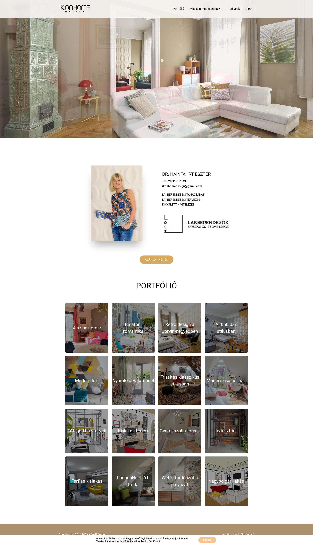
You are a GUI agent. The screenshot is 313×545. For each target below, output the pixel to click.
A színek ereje (87, 328)
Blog (248, 8)
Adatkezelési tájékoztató (238, 534)
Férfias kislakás (86, 481)
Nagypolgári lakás (226, 481)
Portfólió (178, 8)
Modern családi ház (226, 380)
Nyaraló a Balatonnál (133, 380)
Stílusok (234, 8)
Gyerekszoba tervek (180, 431)
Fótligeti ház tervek (87, 431)
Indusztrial (226, 431)
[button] (156, 259)
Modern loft (87, 380)
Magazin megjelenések (205, 8)
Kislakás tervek (133, 431)
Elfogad (207, 539)
